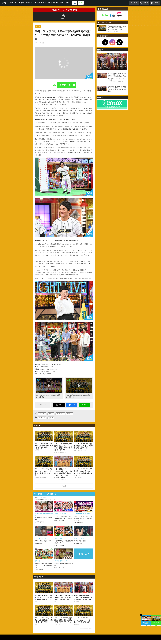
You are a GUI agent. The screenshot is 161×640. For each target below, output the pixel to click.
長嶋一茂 (51, 418)
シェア (73, 405)
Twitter (105, 42)
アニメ (50, 3)
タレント (69, 413)
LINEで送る (84, 405)
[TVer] (74, 3)
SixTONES (42, 418)
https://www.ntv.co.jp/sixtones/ (51, 364)
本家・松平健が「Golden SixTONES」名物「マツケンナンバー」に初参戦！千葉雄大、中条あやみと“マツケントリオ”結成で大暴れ (63, 598)
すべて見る (63, 486)
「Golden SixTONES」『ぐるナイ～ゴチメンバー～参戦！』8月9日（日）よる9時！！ (83, 620)
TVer (112, 15)
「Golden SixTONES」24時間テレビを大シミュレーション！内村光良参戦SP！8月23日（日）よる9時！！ (43, 598)
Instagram (112, 42)
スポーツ (43, 3)
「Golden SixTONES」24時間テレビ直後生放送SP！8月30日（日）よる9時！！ (44, 620)
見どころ (38, 26)
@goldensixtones (52, 369)
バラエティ (42, 413)
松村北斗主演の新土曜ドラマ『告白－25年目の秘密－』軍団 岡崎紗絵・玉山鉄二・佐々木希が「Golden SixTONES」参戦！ (83, 598)
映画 (38, 3)
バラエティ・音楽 (30, 3)
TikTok (119, 42)
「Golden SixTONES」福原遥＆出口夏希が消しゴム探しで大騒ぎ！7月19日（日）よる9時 (63, 620)
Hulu (63, 85)
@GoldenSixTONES (47, 366)
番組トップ (64, 18)
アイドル (51, 413)
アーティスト (60, 413)
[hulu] (81, 3)
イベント (62, 3)
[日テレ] (4, 2)
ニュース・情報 (19, 3)
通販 (67, 3)
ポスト (60, 405)
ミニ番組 (55, 3)
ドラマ (11, 3)
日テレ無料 (120, 15)
